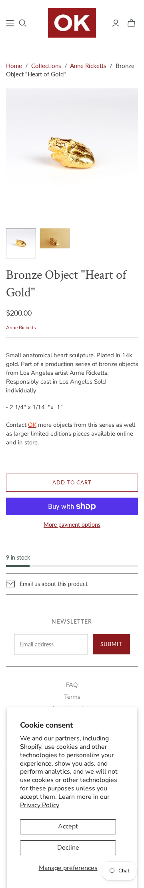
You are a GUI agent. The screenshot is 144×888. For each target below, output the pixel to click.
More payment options (72, 524)
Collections (46, 65)
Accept (68, 826)
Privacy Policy (39, 805)
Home (14, 65)
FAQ (72, 685)
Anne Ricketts (88, 65)
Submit (111, 644)
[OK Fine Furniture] (72, 22)
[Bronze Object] (21, 243)
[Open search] (23, 23)
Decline (68, 847)
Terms (72, 697)
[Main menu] (10, 23)
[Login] (116, 23)
